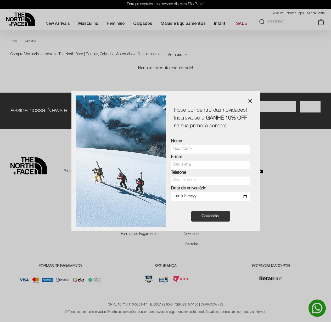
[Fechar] (250, 101)
